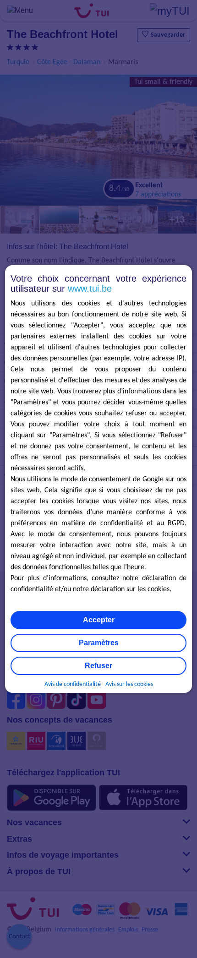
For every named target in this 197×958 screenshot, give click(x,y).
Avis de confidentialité (72, 684)
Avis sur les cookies (129, 684)
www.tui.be (90, 288)
